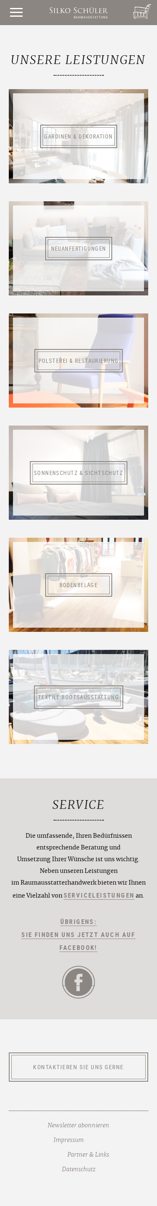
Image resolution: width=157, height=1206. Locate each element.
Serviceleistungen (99, 895)
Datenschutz (78, 1170)
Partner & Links (88, 1155)
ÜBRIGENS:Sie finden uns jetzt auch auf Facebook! (78, 934)
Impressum (69, 1140)
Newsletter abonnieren (78, 1126)
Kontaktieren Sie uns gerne (78, 1067)
